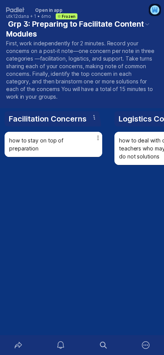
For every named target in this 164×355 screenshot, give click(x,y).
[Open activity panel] (61, 345)
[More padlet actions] (146, 345)
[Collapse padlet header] (147, 24)
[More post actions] (93, 141)
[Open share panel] (18, 345)
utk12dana (17, 16)
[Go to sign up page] (155, 10)
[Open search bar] (103, 345)
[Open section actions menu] (94, 117)
